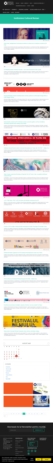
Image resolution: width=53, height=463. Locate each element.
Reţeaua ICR (7, 9)
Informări (17, 12)
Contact (28, 5)
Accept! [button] (46, 459)
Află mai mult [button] (11, 461)
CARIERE (32, 5)
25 (37, 413)
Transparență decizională (20, 5)
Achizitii (16, 453)
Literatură (8, 366)
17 (16, 413)
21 (26, 413)
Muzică (7, 372)
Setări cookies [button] (32, 459)
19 (21, 413)
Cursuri (22, 3)
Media (31, 3)
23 (31, 413)
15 (11, 413)
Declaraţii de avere (19, 451)
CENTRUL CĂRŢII (6, 12)
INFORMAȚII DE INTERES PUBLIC (39, 3)
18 (18, 413)
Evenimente (14, 9)
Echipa (16, 443)
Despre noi (26, 3)
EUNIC (43, 9)
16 (13, 413)
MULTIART (8, 378)
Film (7, 376)
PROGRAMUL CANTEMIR (23, 9)
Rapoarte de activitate (19, 447)
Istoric (16, 449)
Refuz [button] (38, 459)
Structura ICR (17, 445)
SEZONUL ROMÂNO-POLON (35, 9)
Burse (12, 12)
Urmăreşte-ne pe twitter (32, 444)
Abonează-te (39, 430)
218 (41, 413)
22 (29, 413)
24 (34, 413)
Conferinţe (8, 370)
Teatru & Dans (9, 374)
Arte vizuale (8, 368)
